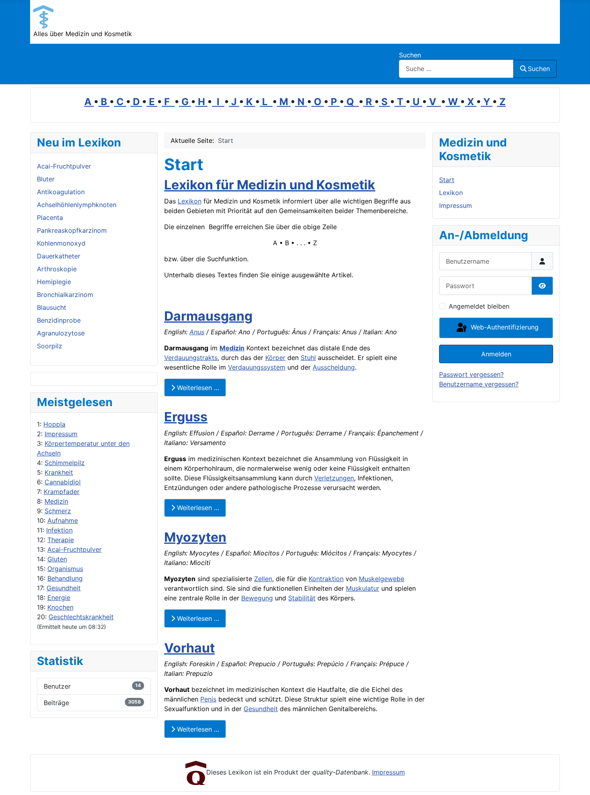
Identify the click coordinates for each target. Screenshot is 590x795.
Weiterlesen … (197, 388)
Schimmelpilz (65, 463)
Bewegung (257, 598)
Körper (275, 358)
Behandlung (65, 578)
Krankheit (59, 472)
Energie (58, 598)
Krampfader (61, 492)
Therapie (60, 540)
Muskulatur (362, 588)
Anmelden (496, 354)
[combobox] (456, 69)
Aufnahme (62, 520)
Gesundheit (64, 588)
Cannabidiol (63, 482)
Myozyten (195, 537)
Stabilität (301, 598)
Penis (208, 699)
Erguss (186, 417)
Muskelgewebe (381, 579)
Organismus (65, 569)
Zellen (263, 579)
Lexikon (189, 201)
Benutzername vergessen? (479, 384)
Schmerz (58, 511)
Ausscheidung (334, 367)
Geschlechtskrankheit (81, 617)
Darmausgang (208, 316)
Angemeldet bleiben (479, 306)
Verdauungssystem (256, 367)
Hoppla (54, 424)
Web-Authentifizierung (504, 327)
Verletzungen (334, 478)
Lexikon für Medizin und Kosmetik (269, 185)
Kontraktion (326, 579)
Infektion (59, 530)
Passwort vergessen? (471, 374)
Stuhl (308, 358)
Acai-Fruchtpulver (74, 549)
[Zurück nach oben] (576, 780)
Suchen (410, 55)
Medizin (56, 501)
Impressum (61, 434)
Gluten (57, 559)
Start (446, 180)
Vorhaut (189, 648)
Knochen (60, 607)
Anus (196, 332)
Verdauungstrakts (191, 358)
